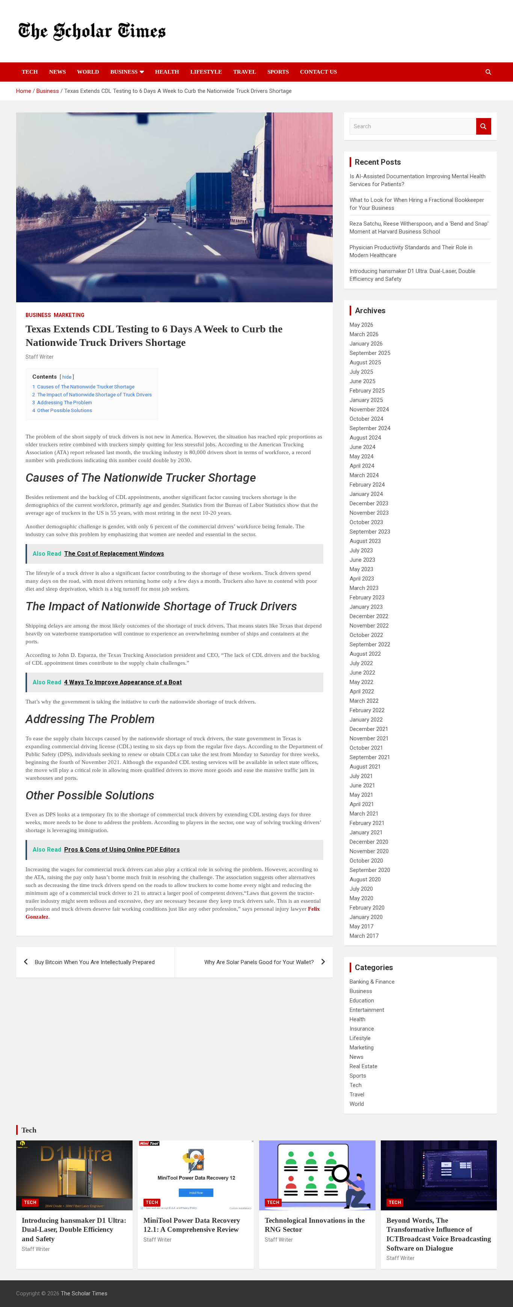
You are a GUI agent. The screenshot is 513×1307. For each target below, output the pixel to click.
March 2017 (364, 935)
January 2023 (366, 606)
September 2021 (370, 757)
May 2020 (361, 898)
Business (123, 72)
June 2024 (362, 447)
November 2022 (369, 625)
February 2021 (367, 823)
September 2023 (370, 531)
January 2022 (366, 719)
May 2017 (361, 926)
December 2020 (369, 841)
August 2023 (365, 541)
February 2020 (367, 907)
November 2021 (369, 738)
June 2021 (362, 785)
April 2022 (362, 691)
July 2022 (361, 663)
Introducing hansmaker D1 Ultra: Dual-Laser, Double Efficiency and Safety (74, 1229)
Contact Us (318, 72)
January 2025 (366, 400)
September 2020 (370, 870)
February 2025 (367, 390)
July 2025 (361, 371)
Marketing (69, 315)
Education (362, 1000)
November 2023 (369, 512)
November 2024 (369, 409)
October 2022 (366, 635)
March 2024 (364, 475)
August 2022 (365, 653)
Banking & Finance (372, 981)
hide (66, 377)
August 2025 (365, 362)
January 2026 (366, 343)
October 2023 (366, 522)
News (57, 72)
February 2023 (367, 597)
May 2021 (361, 794)
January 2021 (366, 832)
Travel (244, 72)
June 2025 (362, 381)
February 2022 (367, 710)
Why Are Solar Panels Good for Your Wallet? (259, 962)
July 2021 (361, 776)
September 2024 (370, 428)
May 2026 (361, 324)
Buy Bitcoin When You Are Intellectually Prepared (95, 962)
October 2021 (366, 747)
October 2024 (366, 418)
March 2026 (364, 334)
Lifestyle (206, 72)
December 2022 (369, 616)
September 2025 (370, 353)
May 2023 (361, 569)
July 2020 (361, 888)
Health (167, 72)
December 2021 (369, 729)
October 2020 (366, 860)
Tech (30, 72)
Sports (278, 72)
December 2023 (369, 503)
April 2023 (362, 578)
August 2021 (365, 766)
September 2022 (370, 644)
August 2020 (365, 879)
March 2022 (364, 700)
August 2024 (365, 437)
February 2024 (367, 484)
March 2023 (364, 588)
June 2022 (362, 672)
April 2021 (362, 804)
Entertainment (367, 1010)
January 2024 (366, 494)
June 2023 (362, 559)
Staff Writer (40, 357)
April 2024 (362, 465)
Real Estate (363, 1066)
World (88, 72)
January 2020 (366, 917)
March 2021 (364, 813)
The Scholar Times (84, 1293)
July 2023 (361, 550)
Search (483, 126)
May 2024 (361, 456)
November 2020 (369, 851)
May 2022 (361, 682)
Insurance (362, 1028)
